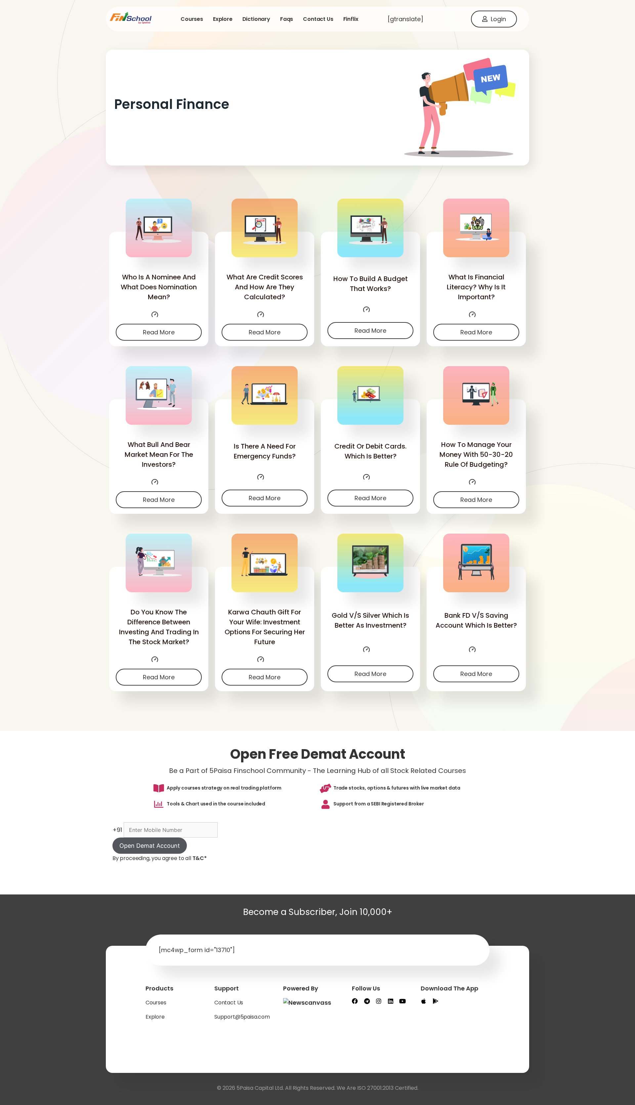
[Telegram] (367, 1001)
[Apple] (424, 1001)
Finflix (351, 19)
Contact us (318, 19)
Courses (192, 19)
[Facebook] (355, 1001)
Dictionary (256, 19)
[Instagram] (379, 1001)
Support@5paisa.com (242, 1017)
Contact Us (228, 1002)
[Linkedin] (391, 1001)
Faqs (286, 19)
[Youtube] (402, 1001)
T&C (199, 858)
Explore (223, 19)
